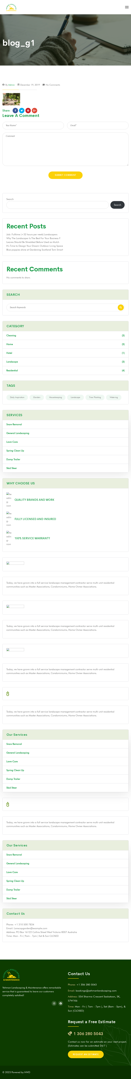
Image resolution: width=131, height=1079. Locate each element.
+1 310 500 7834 (24, 924)
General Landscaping (17, 433)
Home (65, 344)
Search (10, 199)
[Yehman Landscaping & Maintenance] (11, 7)
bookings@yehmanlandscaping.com (96, 990)
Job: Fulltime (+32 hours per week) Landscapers (31, 234)
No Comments (53, 85)
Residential (65, 370)
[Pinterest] (28, 110)
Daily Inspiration (17, 397)
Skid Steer (11, 468)
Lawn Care (12, 441)
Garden (36, 397)
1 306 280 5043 (88, 1033)
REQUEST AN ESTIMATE (86, 1054)
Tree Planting (95, 397)
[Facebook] (15, 110)
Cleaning (65, 335)
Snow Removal (14, 424)
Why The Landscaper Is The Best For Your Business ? (33, 238)
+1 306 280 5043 (86, 984)
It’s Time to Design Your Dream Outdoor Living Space (34, 245)
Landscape (75, 397)
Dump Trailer (13, 459)
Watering (114, 397)
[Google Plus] (34, 110)
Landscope (65, 361)
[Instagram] (54, 1003)
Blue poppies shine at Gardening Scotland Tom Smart (34, 249)
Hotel (65, 353)
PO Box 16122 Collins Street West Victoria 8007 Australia (46, 932)
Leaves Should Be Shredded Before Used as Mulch (32, 242)
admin (11, 85)
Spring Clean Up (15, 450)
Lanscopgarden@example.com (30, 928)
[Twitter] (21, 110)
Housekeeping (55, 397)
